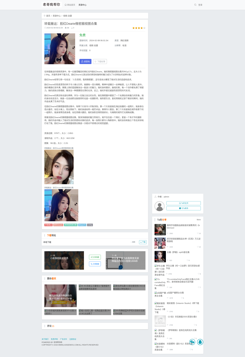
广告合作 (63, 339)
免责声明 (54, 339)
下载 (143, 242)
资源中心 (82, 5)
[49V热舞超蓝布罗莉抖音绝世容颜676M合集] (129, 312)
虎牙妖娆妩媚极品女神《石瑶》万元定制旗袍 (184, 240)
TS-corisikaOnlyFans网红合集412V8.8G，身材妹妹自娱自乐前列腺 (183, 280)
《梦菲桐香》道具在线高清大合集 (182, 330)
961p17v (82, 225)
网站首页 (71, 5)
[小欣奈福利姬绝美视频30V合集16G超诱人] (60, 312)
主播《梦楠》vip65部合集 (178, 252)
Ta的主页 (184, 203)
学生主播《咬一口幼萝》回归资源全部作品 (183, 267)
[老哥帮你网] (52, 4)
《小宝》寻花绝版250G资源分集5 (182, 317)
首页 (48, 16)
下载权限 (101, 61)
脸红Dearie (58, 225)
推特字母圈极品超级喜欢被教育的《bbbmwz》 (183, 226)
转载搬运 (48, 225)
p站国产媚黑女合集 (175, 293)
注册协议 (72, 339)
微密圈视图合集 (71, 225)
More (199, 220)
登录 (200, 5)
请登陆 (87, 61)
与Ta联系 (184, 208)
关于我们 (45, 339)
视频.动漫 (67, 16)
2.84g (90, 225)
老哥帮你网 (58, 342)
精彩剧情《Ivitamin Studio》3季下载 (183, 303)
